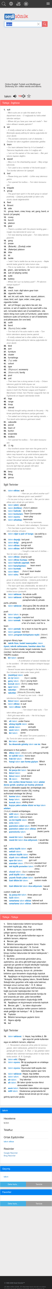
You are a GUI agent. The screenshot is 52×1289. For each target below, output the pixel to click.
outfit (10, 322)
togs (10, 398)
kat (9, 1023)
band (10, 325)
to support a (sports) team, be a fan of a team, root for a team (26, 623)
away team (33, 683)
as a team (27, 510)
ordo (15, 360)
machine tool (28, 617)
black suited (34, 857)
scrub (29, 772)
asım (14, 729)
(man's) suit (26, 556)
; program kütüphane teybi (23, 634)
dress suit (29, 758)
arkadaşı (15, 519)
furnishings (13, 357)
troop (10, 404)
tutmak (14, 620)
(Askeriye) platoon (16, 249)
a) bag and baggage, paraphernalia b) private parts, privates (24, 600)
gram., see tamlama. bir (19, 269)
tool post (25, 539)
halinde (14, 510)
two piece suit (33, 770)
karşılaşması (17, 565)
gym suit (33, 860)
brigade (10, 187)
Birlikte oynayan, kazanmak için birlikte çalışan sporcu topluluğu (23, 931)
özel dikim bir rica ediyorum (25, 886)
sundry (21, 741)
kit (9, 255)
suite (10, 275)
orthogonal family (41, 752)
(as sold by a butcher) (40, 535)
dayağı (14, 539)
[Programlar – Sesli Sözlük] (26, 4)
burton (11, 430)
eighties (32, 854)
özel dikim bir (18, 880)
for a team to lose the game (34, 628)
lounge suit (26, 545)
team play (28, 516)
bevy (10, 471)
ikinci (13, 700)
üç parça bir (17, 894)
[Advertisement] (26, 56)
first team (25, 778)
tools (38, 692)
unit (9, 378)
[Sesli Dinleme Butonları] (21, 97)
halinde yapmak (18, 562)
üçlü (14, 897)
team (9, 144)
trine (30, 897)
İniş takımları (25, 1079)
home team (30, 755)
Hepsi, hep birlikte (31, 1073)
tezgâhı (14, 617)
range (10, 401)
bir (12, 657)
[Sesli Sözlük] (4, 4)
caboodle (12, 421)
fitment (10, 205)
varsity (33, 677)
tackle (10, 258)
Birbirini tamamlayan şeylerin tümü (24, 1017)
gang (10, 240)
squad (10, 158)
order (23, 328)
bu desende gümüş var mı (24, 744)
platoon (11, 223)
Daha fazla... (13, 1184)
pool (10, 375)
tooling (32, 689)
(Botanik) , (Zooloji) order (19, 246)
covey (10, 217)
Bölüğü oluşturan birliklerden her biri (23, 967)
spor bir (15, 860)
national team (26, 816)
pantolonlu (17, 831)
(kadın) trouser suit (39, 825)
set (8, 126)
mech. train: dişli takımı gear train (23, 290)
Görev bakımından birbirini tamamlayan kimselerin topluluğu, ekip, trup (23, 925)
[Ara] (45, 24)
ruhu (13, 574)
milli (14, 814)
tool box (25, 631)
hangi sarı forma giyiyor (23, 761)
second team (26, 700)
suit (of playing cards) (18, 272)
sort (10, 348)
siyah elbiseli (18, 857)
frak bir (15, 758)
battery (11, 278)
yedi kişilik (17, 874)
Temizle (39, 1184)
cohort (11, 363)
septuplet (30, 874)
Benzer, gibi (12, 941)
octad (29, 851)
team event (35, 565)
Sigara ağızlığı (14, 1020)
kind (10, 345)
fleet (9, 202)
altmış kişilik (18, 723)
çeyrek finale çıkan (21, 877)
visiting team (28, 802)
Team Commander (32, 513)
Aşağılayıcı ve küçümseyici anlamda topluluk (28, 1002)
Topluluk (12, 1014)
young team (32, 680)
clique (10, 287)
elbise (13, 490)
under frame (24, 721)
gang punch (27, 542)
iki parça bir (17, 770)
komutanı (15, 513)
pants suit (41, 828)
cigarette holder (15, 293)
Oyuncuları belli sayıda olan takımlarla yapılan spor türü (33, 1069)
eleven (31, 819)
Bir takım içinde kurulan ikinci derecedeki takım (30, 1084)
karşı (14, 799)
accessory (23, 369)
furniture (12, 351)
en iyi (13, 677)
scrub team (26, 775)
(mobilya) (15, 675)
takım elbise (9, 1141)
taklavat (14, 594)
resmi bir (16, 837)
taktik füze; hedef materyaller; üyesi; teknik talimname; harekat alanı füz (24, 645)
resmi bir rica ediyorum (23, 839)
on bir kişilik (18, 819)
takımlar (12, 689)
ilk (13, 778)
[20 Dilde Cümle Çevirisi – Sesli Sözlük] (11, 4)
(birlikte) (15, 507)
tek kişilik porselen (21, 866)
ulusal (15, 871)
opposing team (28, 799)
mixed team (27, 796)
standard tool (40, 862)
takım (6, 1176)
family (22, 372)
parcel (11, 424)
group (9, 190)
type (10, 366)
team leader (35, 571)
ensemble (12, 433)
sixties (31, 723)
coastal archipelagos (21, 811)
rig (12, 445)
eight (29, 848)
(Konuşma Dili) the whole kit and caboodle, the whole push (26, 608)
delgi (13, 542)
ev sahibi (16, 755)
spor (13, 686)
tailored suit (37, 900)
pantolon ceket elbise (22, 828)
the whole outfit (30, 594)
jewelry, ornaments (29, 729)
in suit (23, 703)
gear (10, 225)
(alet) (13, 504)
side (10, 208)
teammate (27, 519)
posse (11, 243)
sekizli (15, 851)
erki (12, 1059)
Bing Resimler (9, 1155)
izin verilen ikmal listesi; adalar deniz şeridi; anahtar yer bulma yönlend (24, 783)
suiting (31, 559)
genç (13, 680)
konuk (14, 683)
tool (8, 173)
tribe (10, 252)
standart (16, 863)
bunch (11, 220)
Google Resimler (11, 1152)
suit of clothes (27, 548)
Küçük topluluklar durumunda (36, 1076)
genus (11, 477)
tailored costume (40, 903)
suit (8, 109)
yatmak (14, 628)
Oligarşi (21, 1059)
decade (31, 822)
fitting (10, 474)
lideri (13, 571)
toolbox (11, 436)
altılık (14, 727)
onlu (14, 822)
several (20, 657)
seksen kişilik (18, 854)
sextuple (32, 726)
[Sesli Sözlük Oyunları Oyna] (19, 4)
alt (13, 721)
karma (15, 796)
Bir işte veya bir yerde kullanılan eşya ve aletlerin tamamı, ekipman (24, 937)
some (23, 732)
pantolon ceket (19, 825)
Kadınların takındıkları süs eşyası (34, 1088)
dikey (14, 752)
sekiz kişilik (17, 848)
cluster (11, 354)
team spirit (24, 574)
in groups (24, 614)
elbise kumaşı (17, 559)
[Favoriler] (28, 97)
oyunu (14, 516)
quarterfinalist (40, 877)
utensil (11, 407)
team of (11, 427)
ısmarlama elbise (20, 900)
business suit (30, 837)
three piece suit (35, 894)
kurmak (14, 568)
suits (24, 706)
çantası (14, 631)
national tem (32, 814)
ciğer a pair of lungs (20, 533)
